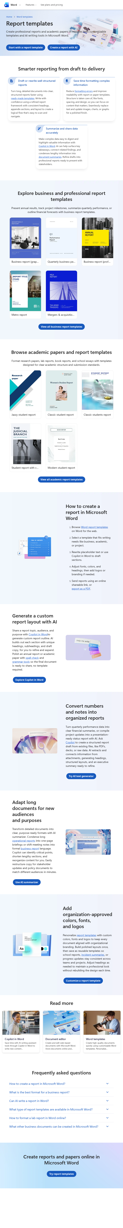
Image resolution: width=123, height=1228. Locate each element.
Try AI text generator (81, 776)
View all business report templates (61, 326)
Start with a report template (26, 47)
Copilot (70, 742)
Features (30, 4)
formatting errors (84, 91)
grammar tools (21, 661)
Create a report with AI (63, 47)
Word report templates (94, 527)
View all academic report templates (61, 479)
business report (30, 848)
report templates (86, 935)
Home (9, 16)
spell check (32, 658)
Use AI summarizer (26, 882)
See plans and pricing (52, 4)
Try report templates (61, 1174)
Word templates (25, 16)
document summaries (50, 156)
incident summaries (92, 954)
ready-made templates (22, 98)
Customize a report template (83, 980)
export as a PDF (81, 588)
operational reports (23, 840)
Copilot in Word (47, 146)
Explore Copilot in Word (29, 679)
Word (14, 4)
